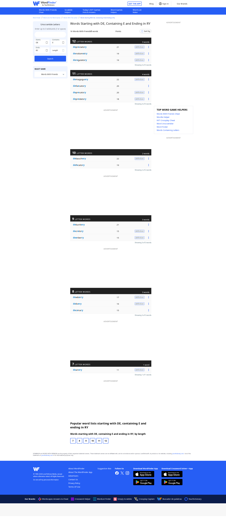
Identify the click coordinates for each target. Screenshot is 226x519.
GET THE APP (135, 3)
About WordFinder (76, 468)
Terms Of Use (74, 487)
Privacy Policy (74, 483)
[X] (122, 473)
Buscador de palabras (172, 499)
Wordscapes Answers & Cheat (55, 499)
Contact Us (73, 479)
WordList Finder (104, 499)
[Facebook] (117, 473)
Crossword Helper (83, 499)
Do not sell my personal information (46, 480)
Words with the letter (70, 18)
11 (99, 440)
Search (50, 58)
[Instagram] (127, 473)
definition (139, 47)
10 (92, 440)
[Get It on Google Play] (143, 482)
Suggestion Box (104, 468)
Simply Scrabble (125, 499)
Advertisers (73, 476)
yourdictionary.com (178, 453)
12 (105, 440)
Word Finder (37, 18)
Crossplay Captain (147, 499)
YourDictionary (195, 499)
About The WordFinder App (80, 472)
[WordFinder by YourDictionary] (44, 3)
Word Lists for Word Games (52, 18)
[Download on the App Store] (143, 474)
